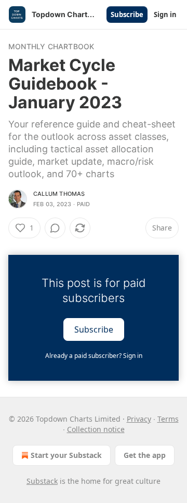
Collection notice (96, 429)
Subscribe (127, 14)
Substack (42, 481)
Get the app (145, 455)
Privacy (139, 419)
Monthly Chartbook (51, 46)
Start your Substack (66, 455)
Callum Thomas (59, 193)
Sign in (165, 14)
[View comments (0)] (55, 228)
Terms (168, 419)
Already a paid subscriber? (93, 355)
